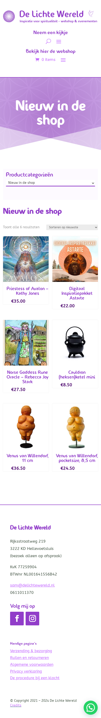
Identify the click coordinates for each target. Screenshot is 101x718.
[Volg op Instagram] (32, 618)
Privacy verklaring (26, 671)
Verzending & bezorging (31, 651)
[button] (91, 708)
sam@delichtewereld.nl (32, 585)
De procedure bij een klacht (34, 678)
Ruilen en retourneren (29, 657)
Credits (15, 705)
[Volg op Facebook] (17, 618)
